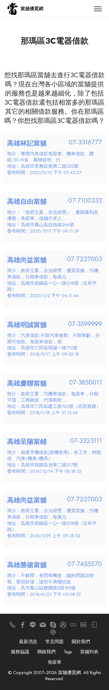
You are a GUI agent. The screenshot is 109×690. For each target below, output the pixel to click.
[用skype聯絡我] (53, 626)
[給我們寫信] (43, 626)
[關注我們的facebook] (23, 626)
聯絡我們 (46, 651)
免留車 (54, 662)
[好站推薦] (73, 626)
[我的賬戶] (93, 626)
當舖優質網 (32, 9)
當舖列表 (89, 651)
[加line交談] (33, 626)
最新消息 (28, 641)
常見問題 (54, 641)
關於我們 (81, 641)
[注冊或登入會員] (63, 626)
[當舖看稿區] (53, 633)
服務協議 (20, 651)
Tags (68, 651)
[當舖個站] (83, 626)
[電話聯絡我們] (12, 626)
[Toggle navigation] (98, 8)
